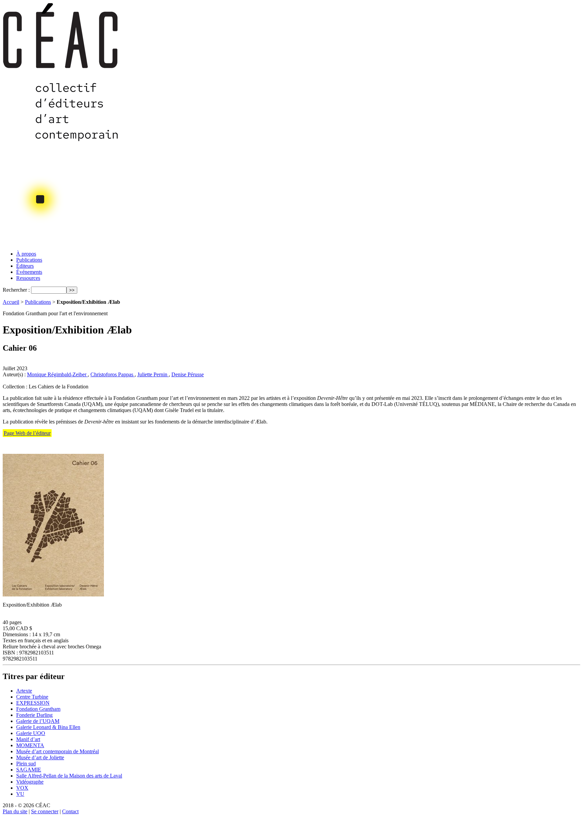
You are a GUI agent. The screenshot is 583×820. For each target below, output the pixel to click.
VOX (22, 788)
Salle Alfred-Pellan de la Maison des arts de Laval (69, 776)
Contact (70, 811)
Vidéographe (30, 782)
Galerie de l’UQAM (37, 721)
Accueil (11, 302)
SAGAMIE (28, 769)
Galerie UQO (30, 733)
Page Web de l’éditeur (27, 433)
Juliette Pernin (153, 374)
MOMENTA (30, 745)
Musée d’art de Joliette (40, 757)
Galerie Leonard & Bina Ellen (48, 727)
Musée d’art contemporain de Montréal (57, 751)
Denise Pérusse (187, 374)
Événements (29, 272)
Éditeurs (25, 266)
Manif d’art (28, 739)
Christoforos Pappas (112, 374)
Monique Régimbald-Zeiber (57, 374)
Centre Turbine (32, 697)
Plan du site (15, 811)
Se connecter (44, 811)
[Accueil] (61, 243)
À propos (26, 254)
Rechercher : (16, 290)
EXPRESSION (33, 703)
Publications (29, 260)
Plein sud (26, 763)
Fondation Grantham (38, 709)
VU (20, 794)
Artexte (24, 691)
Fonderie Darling (34, 715)
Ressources (28, 278)
